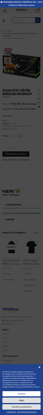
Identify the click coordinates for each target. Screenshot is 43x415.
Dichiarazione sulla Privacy (27, 412)
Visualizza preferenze (21, 407)
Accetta (21, 393)
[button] (39, 367)
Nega (21, 400)
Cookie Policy (11, 412)
